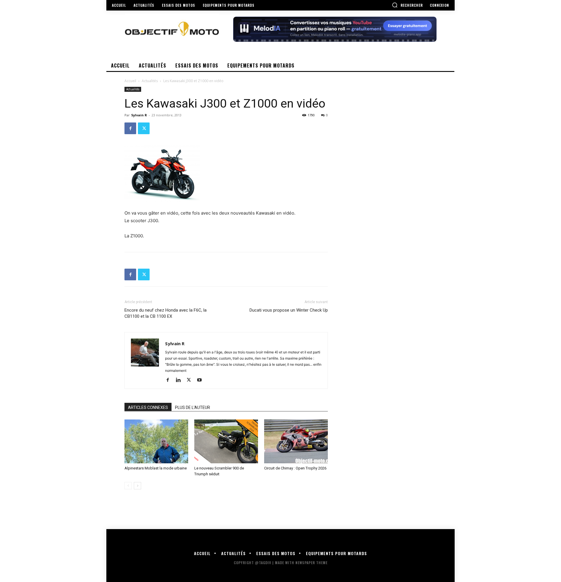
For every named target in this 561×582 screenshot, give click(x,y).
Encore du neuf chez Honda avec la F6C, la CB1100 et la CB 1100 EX (165, 313)
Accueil (130, 80)
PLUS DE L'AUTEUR (192, 407)
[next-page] (137, 485)
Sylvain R (139, 115)
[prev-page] (128, 485)
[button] (407, 5)
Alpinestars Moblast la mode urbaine (155, 468)
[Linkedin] (180, 380)
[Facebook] (130, 128)
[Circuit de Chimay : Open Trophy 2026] (296, 441)
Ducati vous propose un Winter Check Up (289, 310)
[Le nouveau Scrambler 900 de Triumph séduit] (226, 441)
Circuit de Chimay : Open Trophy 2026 (295, 468)
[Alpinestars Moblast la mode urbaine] (156, 441)
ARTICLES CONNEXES (148, 407)
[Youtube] (201, 380)
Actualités (150, 80)
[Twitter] (144, 128)
